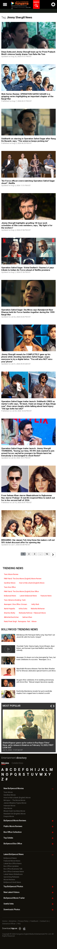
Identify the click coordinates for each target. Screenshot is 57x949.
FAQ (19, 924)
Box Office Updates (11, 866)
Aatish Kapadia (9, 609)
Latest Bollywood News (28, 596)
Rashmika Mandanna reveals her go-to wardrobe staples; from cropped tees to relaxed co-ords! (34, 692)
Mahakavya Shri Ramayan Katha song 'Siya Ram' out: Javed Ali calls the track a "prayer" (35, 636)
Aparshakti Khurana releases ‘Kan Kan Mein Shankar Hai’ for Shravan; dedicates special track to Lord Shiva (36, 670)
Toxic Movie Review (11, 574)
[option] (28, 730)
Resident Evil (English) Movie (14, 814)
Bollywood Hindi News (12, 882)
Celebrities (17, 763)
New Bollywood (14, 788)
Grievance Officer (8, 924)
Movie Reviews (9, 880)
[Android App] (20, 928)
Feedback (34, 921)
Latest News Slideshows (13, 874)
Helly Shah (35, 604)
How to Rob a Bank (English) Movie (31, 583)
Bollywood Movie (15, 820)
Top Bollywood (13, 886)
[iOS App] (24, 928)
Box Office (13, 832)
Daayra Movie (9, 816)
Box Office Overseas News (14, 872)
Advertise (12, 921)
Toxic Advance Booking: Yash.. (15, 600)
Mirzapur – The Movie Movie (14, 800)
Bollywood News (10, 596)
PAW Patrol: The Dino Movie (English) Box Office (21, 591)
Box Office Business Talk (13, 869)
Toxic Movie (8, 792)
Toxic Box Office (10, 587)
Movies (5, 763)
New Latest (11, 892)
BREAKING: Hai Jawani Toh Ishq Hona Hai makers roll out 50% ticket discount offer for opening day (28, 541)
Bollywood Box (13, 844)
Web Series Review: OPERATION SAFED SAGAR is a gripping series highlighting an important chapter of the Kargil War (27, 96)
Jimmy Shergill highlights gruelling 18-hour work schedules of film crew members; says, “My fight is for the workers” (26, 225)
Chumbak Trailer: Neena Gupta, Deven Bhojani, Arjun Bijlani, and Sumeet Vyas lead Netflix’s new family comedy (35, 648)
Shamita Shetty (9, 613)
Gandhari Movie (9, 583)
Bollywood (14, 898)
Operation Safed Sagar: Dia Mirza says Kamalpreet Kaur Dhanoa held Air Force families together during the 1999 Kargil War (27, 312)
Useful (9, 904)
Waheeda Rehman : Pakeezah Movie (32, 613)
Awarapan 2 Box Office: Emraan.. (16, 604)
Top (8, 838)
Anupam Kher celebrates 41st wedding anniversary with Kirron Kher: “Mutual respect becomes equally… (35, 681)
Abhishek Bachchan (11, 617)
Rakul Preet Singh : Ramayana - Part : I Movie (20, 621)
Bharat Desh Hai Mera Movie (14, 811)
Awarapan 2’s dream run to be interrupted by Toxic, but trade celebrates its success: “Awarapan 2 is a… (36, 658)
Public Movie (13, 826)
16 (47, 554)
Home (4, 921)
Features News (46, 596)
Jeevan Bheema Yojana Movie (15, 803)
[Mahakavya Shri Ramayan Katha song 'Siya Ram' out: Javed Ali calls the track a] (8, 641)
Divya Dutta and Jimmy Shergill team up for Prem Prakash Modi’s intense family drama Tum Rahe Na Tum (28, 53)
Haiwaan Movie (9, 806)
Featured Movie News (12, 861)
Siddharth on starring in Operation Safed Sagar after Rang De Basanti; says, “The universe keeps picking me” (28, 139)
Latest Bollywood (14, 854)
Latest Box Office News (12, 863)
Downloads (12, 909)
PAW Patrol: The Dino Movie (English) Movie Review (22, 579)
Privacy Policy (23, 921)
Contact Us (44, 921)
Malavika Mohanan (38, 609)
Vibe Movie (8, 808)
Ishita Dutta (23, 609)
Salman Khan (27, 617)
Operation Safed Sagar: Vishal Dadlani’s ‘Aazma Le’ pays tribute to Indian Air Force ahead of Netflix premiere (27, 268)
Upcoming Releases (11, 877)
